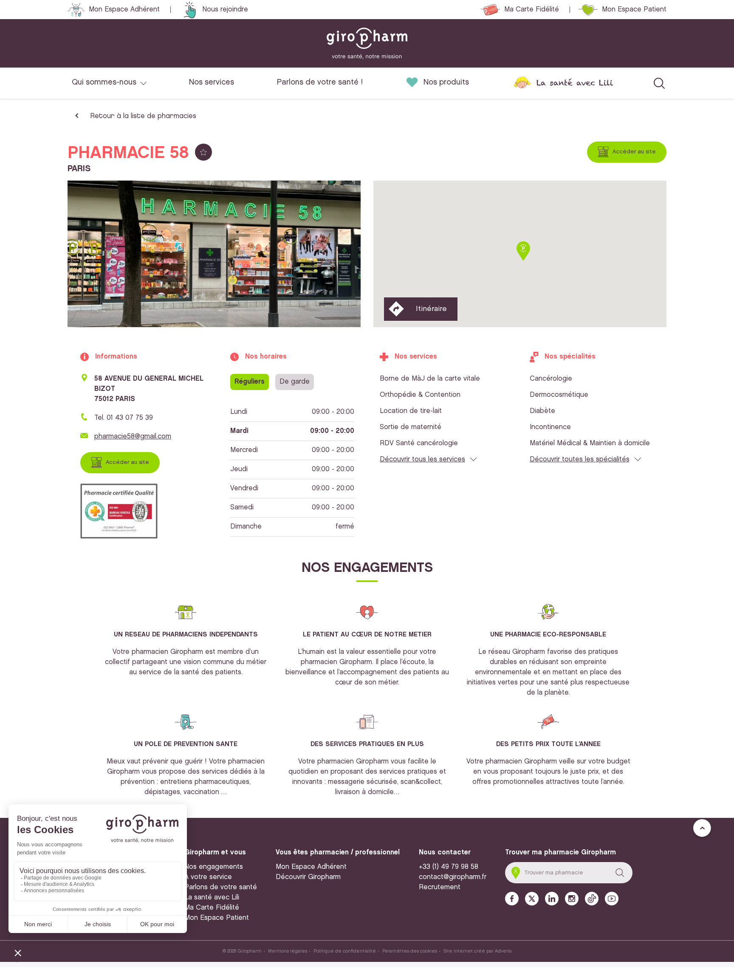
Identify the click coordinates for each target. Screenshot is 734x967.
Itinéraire (431, 308)
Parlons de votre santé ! (320, 82)
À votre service (208, 877)
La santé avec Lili (574, 83)
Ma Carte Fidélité (531, 9)
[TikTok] (591, 898)
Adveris (503, 951)
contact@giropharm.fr (452, 877)
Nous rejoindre (225, 9)
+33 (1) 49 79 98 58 (448, 867)
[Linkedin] (552, 898)
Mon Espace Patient (634, 9)
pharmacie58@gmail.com (132, 436)
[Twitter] (532, 899)
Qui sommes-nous (104, 82)
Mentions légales (287, 951)
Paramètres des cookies (409, 951)
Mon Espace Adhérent (124, 9)
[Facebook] (512, 898)
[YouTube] (611, 898)
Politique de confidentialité (344, 951)
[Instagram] (572, 898)
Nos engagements (213, 867)
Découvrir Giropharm (308, 877)
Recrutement (439, 887)
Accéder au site (634, 151)
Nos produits (446, 82)
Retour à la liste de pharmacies (143, 116)
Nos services (211, 82)
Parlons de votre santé (220, 887)
